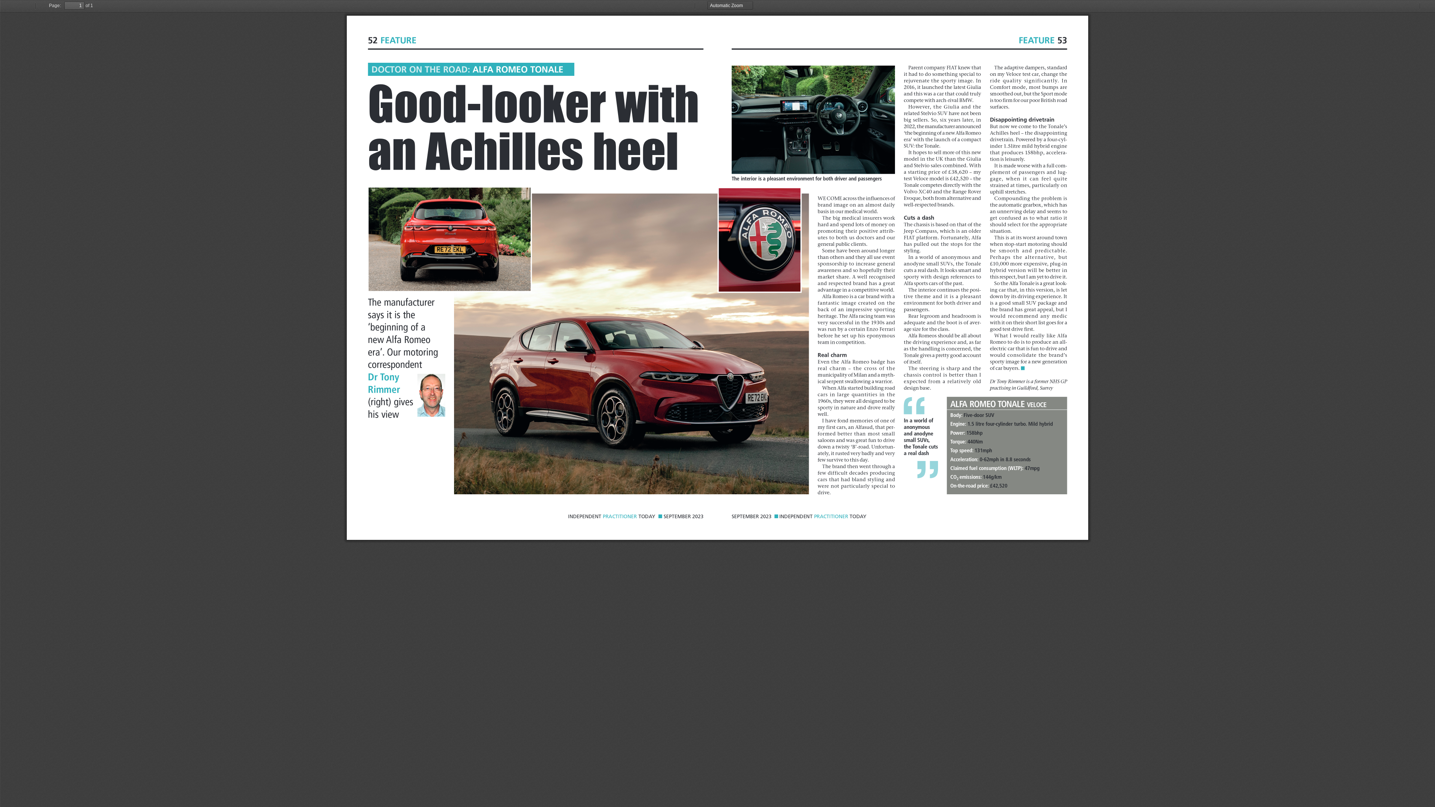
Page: (55, 5)
